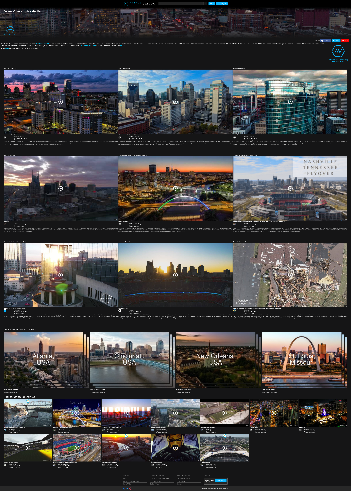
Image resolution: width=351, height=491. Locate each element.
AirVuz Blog (126, 475)
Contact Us (207, 475)
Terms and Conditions (183, 478)
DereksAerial (247, 310)
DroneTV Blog (127, 484)
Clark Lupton (61, 429)
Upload (212, 4)
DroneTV (126, 478)
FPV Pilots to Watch (156, 481)
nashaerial (17, 310)
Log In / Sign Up (221, 4)
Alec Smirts (110, 429)
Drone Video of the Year (157, 475)
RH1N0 (131, 310)
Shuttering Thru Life (19, 136)
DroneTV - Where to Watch (131, 481)
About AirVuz (186, 475)
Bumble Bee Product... (63, 464)
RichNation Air (12, 464)
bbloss (16, 223)
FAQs (178, 475)
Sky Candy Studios (161, 429)
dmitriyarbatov (247, 223)
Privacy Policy (181, 481)
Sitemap (179, 484)
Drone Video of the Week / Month (159, 478)
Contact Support (220, 480)
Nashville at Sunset (88, 46)
